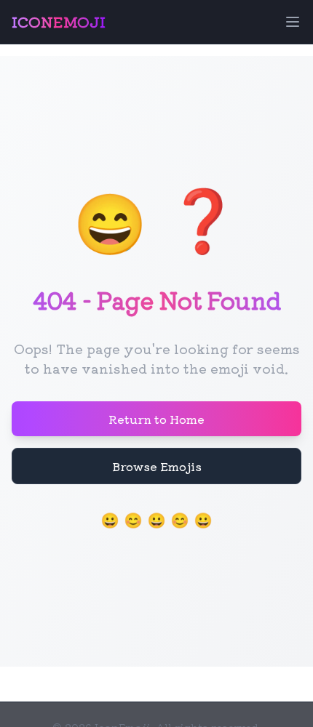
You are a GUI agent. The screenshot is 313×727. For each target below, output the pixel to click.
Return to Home (156, 418)
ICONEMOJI (59, 22)
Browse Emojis (157, 466)
